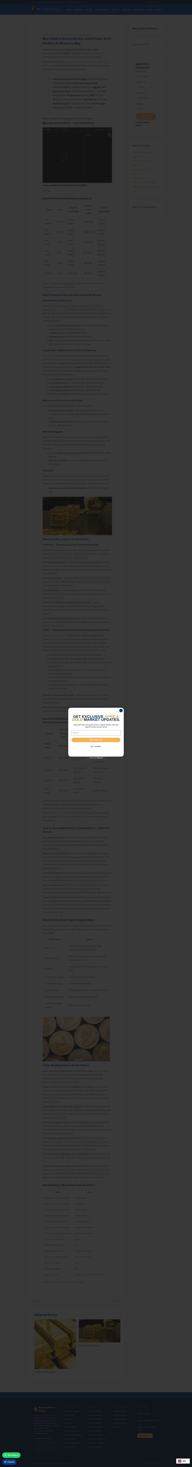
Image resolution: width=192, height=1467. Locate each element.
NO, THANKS (96, 746)
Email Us (11, 1462)
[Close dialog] (121, 710)
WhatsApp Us (13, 1455)
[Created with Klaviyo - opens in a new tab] (96, 758)
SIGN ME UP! (96, 740)
